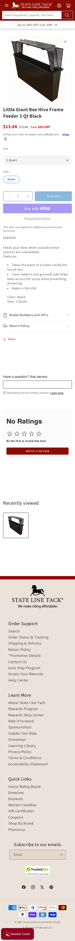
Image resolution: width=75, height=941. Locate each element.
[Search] (67, 15)
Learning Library (22, 745)
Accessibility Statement (28, 764)
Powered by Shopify (49, 922)
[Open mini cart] (68, 6)
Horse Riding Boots (24, 786)
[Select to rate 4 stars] (31, 433)
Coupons (15, 817)
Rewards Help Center (26, 715)
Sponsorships (19, 727)
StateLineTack (31, 922)
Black (11, 179)
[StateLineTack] (32, 5)
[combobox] (37, 15)
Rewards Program (23, 708)
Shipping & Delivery (24, 643)
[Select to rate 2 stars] (17, 433)
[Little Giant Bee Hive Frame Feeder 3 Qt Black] (15, 525)
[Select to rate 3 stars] (24, 433)
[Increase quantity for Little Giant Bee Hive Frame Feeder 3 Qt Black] (27, 196)
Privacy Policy (19, 751)
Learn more (57, 393)
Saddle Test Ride (22, 733)
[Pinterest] (51, 888)
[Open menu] (6, 5)
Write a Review (37, 451)
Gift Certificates (21, 811)
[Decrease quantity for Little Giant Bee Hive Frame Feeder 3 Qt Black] (8, 196)
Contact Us (17, 662)
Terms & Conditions (24, 758)
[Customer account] (59, 6)
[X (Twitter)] (42, 888)
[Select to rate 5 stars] (39, 433)
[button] (37, 315)
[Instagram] (33, 888)
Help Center (18, 680)
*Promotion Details (24, 655)
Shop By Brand (21, 823)
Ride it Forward (21, 721)
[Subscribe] (60, 855)
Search (14, 631)
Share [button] (12, 339)
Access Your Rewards (26, 674)
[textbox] (37, 385)
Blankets (15, 799)
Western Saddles (22, 805)
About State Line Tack (26, 702)
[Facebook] (23, 888)
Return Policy (19, 649)
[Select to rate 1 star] (9, 433)
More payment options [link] (37, 218)
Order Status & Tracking (28, 637)
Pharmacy (16, 829)
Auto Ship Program (24, 668)
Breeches (16, 792)
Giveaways (17, 739)
